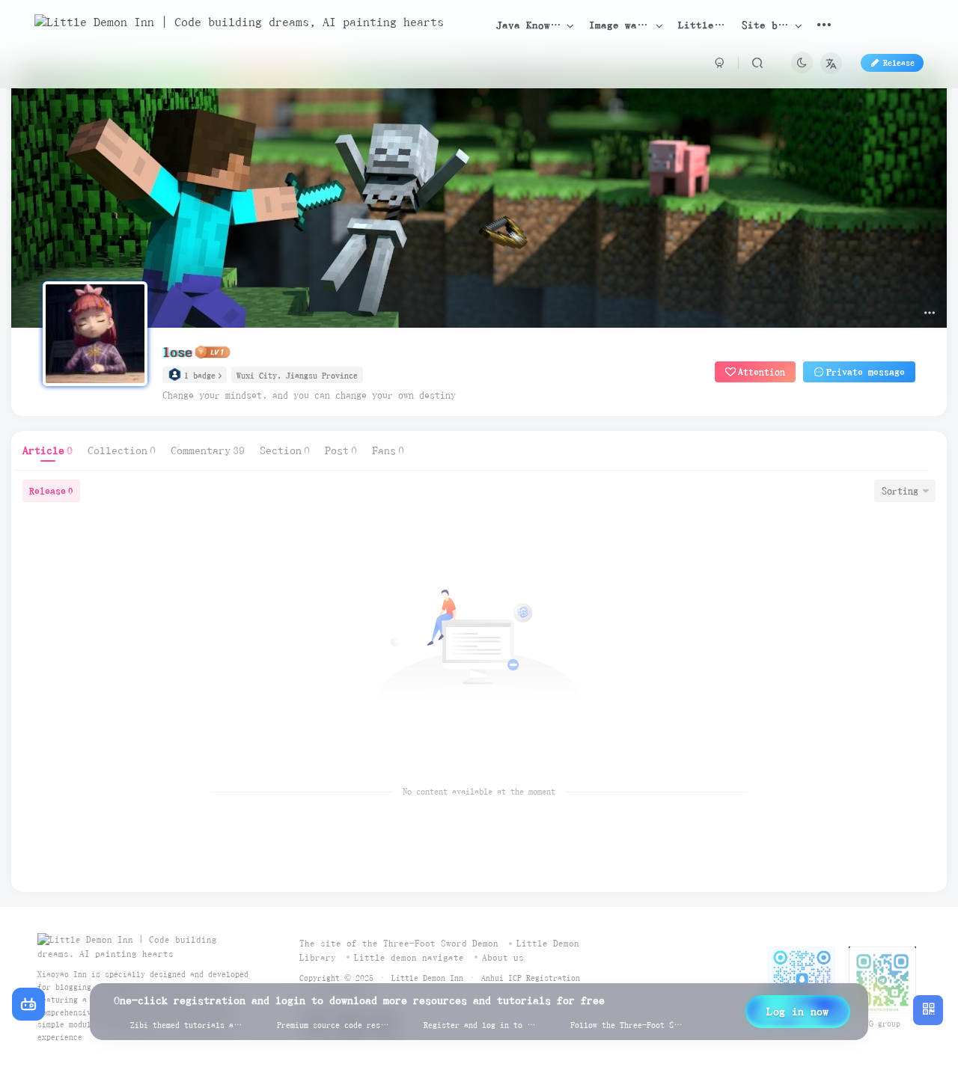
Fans (388, 450)
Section (285, 450)
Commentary (208, 450)
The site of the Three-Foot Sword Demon (398, 943)
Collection (122, 450)
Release (51, 491)
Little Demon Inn (427, 977)
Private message (865, 372)
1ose (177, 351)
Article (47, 450)
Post (341, 450)
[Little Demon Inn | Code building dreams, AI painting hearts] (145, 946)
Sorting (900, 491)
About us (503, 957)
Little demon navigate (409, 957)
